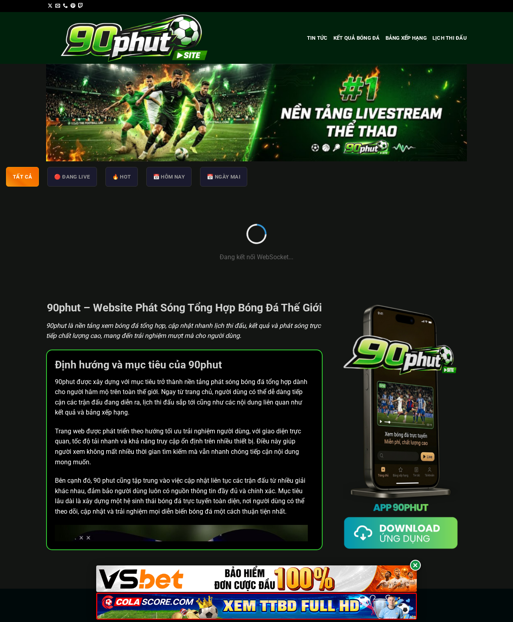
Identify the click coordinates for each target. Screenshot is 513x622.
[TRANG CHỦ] (137, 38)
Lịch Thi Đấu (449, 38)
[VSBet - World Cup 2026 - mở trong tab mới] (256, 578)
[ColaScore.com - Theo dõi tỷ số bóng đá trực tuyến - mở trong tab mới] (256, 606)
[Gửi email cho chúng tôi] (57, 6)
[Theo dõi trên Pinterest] (73, 6)
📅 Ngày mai (223, 177)
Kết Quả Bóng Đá (356, 38)
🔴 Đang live (72, 177)
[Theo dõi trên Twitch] (80, 6)
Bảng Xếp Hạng (406, 38)
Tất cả (22, 177)
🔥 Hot (121, 177)
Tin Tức (317, 38)
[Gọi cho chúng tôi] (65, 6)
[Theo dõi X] (50, 6)
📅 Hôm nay (169, 177)
